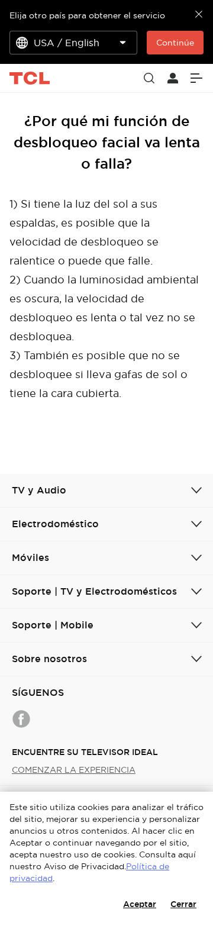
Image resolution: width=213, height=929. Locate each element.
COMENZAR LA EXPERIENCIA (73, 770)
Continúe (175, 42)
